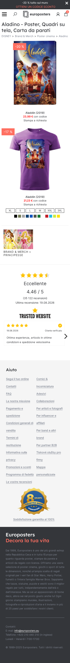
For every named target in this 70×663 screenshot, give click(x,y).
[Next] (65, 336)
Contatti (11, 386)
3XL (60, 210)
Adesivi (41, 393)
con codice (35, 116)
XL (10, 210)
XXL (50, 210)
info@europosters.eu (26, 630)
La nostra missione (18, 401)
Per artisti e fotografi (49, 408)
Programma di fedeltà (20, 474)
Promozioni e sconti (18, 467)
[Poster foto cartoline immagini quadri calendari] (36, 14)
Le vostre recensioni (19, 481)
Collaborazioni (45, 401)
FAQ (8, 393)
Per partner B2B (46, 445)
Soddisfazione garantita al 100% (34, 519)
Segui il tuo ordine (17, 379)
